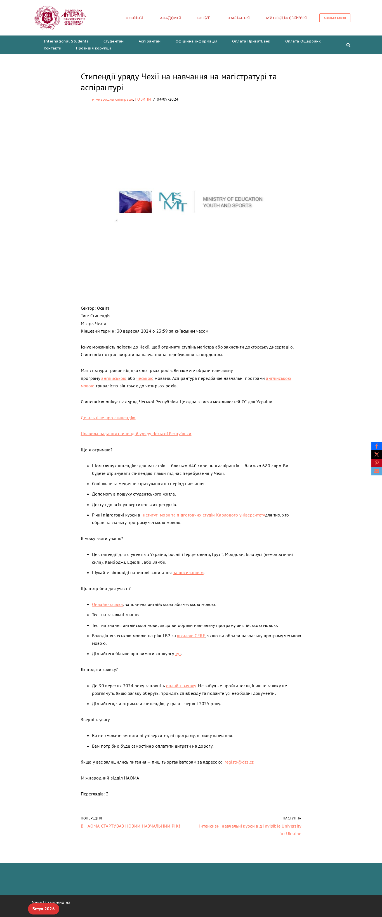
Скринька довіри (335, 18)
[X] (376, 454)
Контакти (52, 48)
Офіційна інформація (197, 41)
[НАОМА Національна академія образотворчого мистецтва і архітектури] (61, 17)
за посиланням (188, 572)
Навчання (238, 18)
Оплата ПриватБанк (251, 41)
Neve (37, 902)
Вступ (204, 18)
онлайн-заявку (181, 685)
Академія (170, 18)
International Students (66, 41)
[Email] (376, 471)
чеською (145, 378)
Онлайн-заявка (107, 604)
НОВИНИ (135, 18)
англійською (113, 378)
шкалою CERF (191, 635)
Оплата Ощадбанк (303, 41)
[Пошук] (348, 45)
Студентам (113, 41)
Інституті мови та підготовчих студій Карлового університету (203, 515)
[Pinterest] (376, 463)
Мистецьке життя (286, 18)
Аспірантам (150, 41)
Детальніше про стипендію (108, 417)
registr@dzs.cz (239, 762)
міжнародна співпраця (112, 99)
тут (178, 653)
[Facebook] (376, 446)
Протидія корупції (94, 48)
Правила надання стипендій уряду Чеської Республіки (136, 433)
